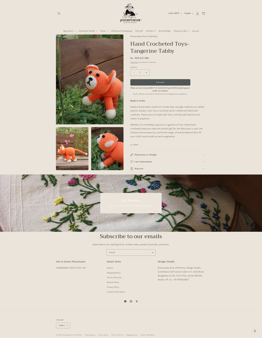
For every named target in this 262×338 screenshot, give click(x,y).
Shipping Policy (113, 273)
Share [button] (135, 145)
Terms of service (117, 335)
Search (110, 268)
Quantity (133, 67)
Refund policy (90, 335)
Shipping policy (132, 335)
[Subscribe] (152, 252)
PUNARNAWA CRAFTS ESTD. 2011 (71, 268)
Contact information (147, 335)
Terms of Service (114, 278)
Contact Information (116, 292)
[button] (59, 13)
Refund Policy (113, 282)
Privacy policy (103, 335)
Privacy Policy (113, 287)
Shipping (134, 62)
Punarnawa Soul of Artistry (72, 335)
